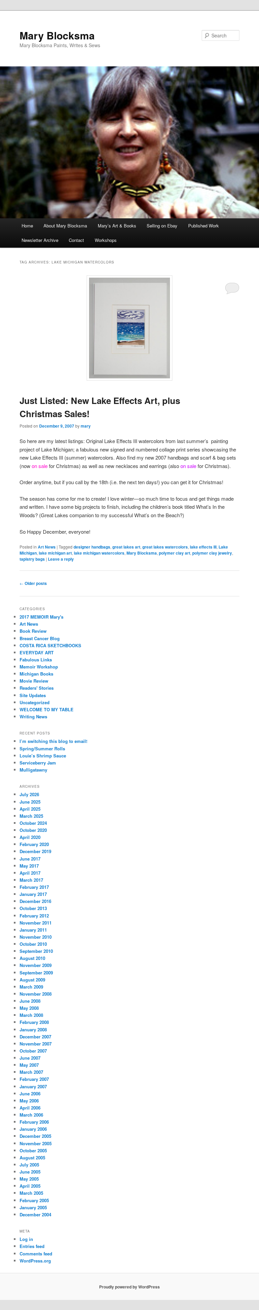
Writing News (33, 716)
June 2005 (30, 1171)
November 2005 (36, 1143)
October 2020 (33, 830)
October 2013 (33, 908)
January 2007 (33, 1086)
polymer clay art (174, 553)
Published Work (203, 225)
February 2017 (34, 887)
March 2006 (31, 1115)
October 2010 (33, 944)
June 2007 (30, 1058)
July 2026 (29, 794)
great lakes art (126, 547)
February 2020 (34, 844)
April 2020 (30, 837)
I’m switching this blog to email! (53, 741)
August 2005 (32, 1157)
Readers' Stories (37, 688)
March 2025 (31, 816)
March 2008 (31, 1015)
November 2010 (36, 937)
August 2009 (32, 979)
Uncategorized (35, 702)
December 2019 (35, 851)
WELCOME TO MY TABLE (47, 709)
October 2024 (33, 823)
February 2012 (34, 915)
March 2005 (31, 1193)
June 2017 (30, 858)
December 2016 (35, 901)
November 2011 (36, 922)
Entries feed (32, 1246)
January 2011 (33, 930)
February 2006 (34, 1122)
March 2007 (31, 1072)
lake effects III (203, 547)
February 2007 (34, 1079)
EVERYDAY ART (37, 652)
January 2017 (33, 894)
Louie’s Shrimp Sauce (43, 755)
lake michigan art (55, 553)
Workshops (106, 240)
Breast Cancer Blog (40, 638)
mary (86, 426)
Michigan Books (36, 673)
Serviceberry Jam (38, 762)
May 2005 (29, 1179)
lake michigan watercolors (99, 553)
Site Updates (33, 695)
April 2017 (30, 873)
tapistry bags (32, 559)
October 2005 (33, 1150)
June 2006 (30, 1093)
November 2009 (36, 965)
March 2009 (31, 987)
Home (27, 225)
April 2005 (30, 1186)
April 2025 (30, 809)
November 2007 (36, 1043)
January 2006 (33, 1129)
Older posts (33, 583)
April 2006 (30, 1107)
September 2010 (36, 951)
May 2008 (29, 1008)
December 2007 (35, 1036)
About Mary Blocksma (65, 225)
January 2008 (33, 1029)
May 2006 (29, 1100)
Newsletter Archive (40, 240)
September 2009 (36, 972)
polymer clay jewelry (212, 553)
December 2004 (35, 1214)
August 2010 (32, 958)
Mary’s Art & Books (117, 225)
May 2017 (29, 866)
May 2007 (29, 1065)
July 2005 (29, 1164)
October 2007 (33, 1051)
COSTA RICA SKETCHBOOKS (50, 645)
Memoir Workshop (39, 666)
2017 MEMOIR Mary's (41, 617)
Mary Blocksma (57, 35)
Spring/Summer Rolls (42, 748)
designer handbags (92, 547)
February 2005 (34, 1200)
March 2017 (31, 880)
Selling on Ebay (162, 225)
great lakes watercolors (165, 547)
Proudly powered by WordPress (129, 1287)
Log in (26, 1239)
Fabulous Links (36, 659)
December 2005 (35, 1136)
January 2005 (33, 1207)
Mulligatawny (33, 770)
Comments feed (36, 1253)
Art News (47, 547)
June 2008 (30, 1001)
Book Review (33, 631)
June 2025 (30, 802)
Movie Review (34, 681)
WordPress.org (35, 1260)
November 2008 (36, 994)
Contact (76, 240)
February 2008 (34, 1022)
